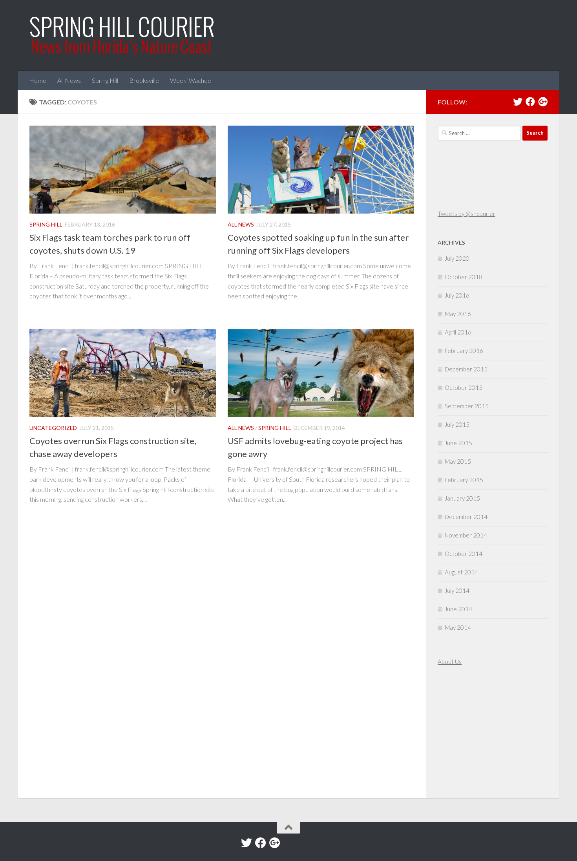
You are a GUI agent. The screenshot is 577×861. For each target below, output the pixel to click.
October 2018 (463, 276)
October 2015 (463, 387)
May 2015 (458, 461)
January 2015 (462, 498)
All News (69, 80)
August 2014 (461, 572)
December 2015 (466, 369)
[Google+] (543, 101)
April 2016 (458, 332)
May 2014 (458, 627)
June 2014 (458, 608)
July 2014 (457, 590)
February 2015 (464, 479)
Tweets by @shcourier (466, 213)
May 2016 (458, 313)
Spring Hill (105, 80)
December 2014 (466, 516)
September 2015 (467, 405)
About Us (450, 661)
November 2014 (466, 535)
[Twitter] (517, 101)
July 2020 (457, 258)
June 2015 (458, 442)
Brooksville (144, 80)
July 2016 (457, 295)
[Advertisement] (461, 733)
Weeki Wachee (190, 80)
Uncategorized (53, 427)
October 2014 (463, 553)
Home (37, 80)
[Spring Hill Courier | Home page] (122, 35)
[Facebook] (530, 101)
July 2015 (457, 424)
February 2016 (464, 350)
